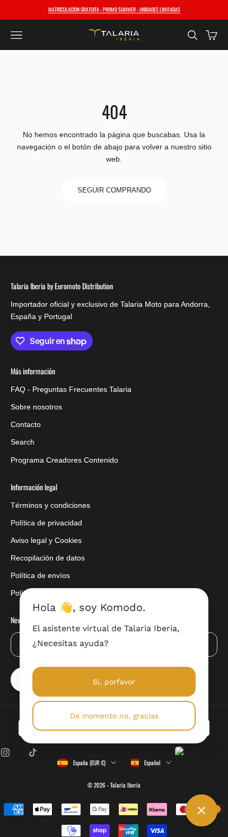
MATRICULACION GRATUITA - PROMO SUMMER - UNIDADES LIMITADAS (114, 9)
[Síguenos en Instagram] (5, 752)
